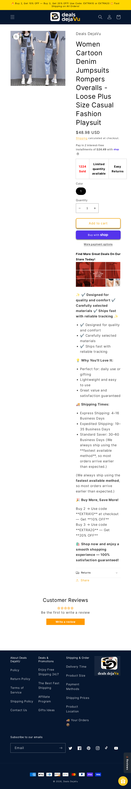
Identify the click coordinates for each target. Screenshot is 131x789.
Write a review (66, 621)
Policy (14, 670)
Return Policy (20, 679)
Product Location (72, 709)
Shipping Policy (21, 701)
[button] (12, 17)
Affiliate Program (44, 699)
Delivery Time (76, 666)
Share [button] (85, 580)
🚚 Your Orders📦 (77, 722)
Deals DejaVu (70, 781)
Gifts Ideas (46, 710)
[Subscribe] (60, 748)
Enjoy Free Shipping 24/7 (48, 672)
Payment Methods (72, 686)
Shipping (82, 138)
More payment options (98, 244)
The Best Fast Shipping (48, 685)
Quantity (81, 200)
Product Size (75, 675)
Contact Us (18, 710)
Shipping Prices (77, 697)
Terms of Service (17, 690)
